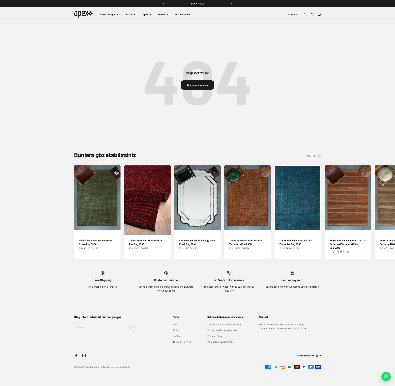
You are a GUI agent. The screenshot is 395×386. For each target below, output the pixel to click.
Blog (175, 330)
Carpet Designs (107, 14)
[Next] (231, 3)
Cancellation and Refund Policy (224, 324)
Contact (292, 14)
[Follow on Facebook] (76, 355)
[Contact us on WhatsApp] (386, 376)
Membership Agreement (220, 341)
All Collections (182, 14)
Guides (161, 14)
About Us (178, 324)
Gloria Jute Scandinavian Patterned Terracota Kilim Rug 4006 (344, 244)
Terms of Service (182, 341)
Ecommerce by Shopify (119, 367)
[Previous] (163, 3)
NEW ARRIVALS (197, 4)
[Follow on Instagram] (84, 355)
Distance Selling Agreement (222, 330)
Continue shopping (197, 84)
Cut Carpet (130, 14)
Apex (145, 14)
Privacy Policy (214, 335)
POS (102, 367)
